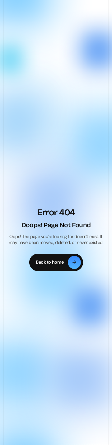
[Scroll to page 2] (57, 166)
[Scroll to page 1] (52, 166)
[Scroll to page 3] (62, 166)
